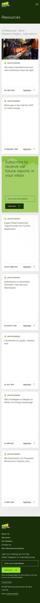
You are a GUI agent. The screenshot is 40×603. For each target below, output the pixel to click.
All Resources (9, 30)
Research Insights (11, 33)
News (21, 30)
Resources (6, 537)
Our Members (7, 541)
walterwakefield (12, 594)
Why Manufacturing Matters (13, 548)
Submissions (30, 33)
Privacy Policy (13, 575)
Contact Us (6, 545)
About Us (5, 534)
